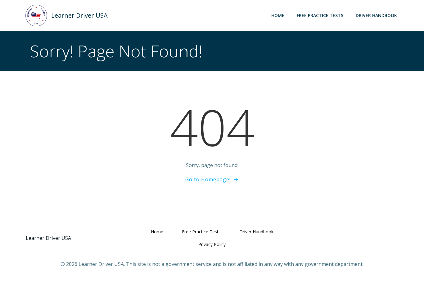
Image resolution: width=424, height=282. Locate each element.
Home (277, 15)
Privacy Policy (212, 244)
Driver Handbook (376, 15)
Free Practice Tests (320, 15)
